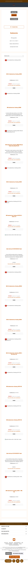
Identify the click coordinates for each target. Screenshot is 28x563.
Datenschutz (11, 542)
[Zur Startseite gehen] (14, 5)
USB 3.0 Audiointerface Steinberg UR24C (14, 319)
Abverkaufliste (15, 543)
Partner (20, 543)
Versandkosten (20, 547)
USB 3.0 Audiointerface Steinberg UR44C (14, 74)
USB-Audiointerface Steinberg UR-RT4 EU (14, 386)
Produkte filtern (15, 26)
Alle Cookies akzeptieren (14, 556)
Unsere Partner (14, 12)
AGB (22, 542)
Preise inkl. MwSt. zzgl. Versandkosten (14, 85)
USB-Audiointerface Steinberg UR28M (14, 107)
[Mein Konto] (21, 560)
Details (14, 125)
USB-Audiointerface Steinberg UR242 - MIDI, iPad (14, 491)
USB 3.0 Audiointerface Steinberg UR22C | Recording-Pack (14, 353)
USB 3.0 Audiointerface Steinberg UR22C (14, 182)
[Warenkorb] (18, 561)
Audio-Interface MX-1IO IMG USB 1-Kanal (14, 453)
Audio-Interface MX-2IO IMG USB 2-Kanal (14, 249)
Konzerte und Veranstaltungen (14, 544)
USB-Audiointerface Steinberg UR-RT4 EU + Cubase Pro (14, 216)
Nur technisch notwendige (18, 553)
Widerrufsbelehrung (17, 542)
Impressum (6, 542)
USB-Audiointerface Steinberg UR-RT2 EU (14, 420)
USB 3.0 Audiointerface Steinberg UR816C (14, 286)
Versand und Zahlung (9, 543)
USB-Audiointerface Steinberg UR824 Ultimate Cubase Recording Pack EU (14, 145)
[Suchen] (13, 560)
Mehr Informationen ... (15, 550)
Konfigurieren (8, 553)
